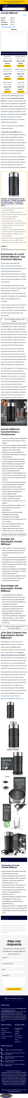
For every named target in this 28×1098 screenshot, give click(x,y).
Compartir (25, 15)
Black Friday (18, 1042)
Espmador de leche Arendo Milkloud (11, 866)
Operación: (4, 22)
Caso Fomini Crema (7, 696)
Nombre (5, 957)
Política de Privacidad (6, 1032)
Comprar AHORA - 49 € (8, 27)
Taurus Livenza (19, 698)
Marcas (17, 1039)
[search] (24, 9)
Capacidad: (4, 24)
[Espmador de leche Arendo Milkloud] (11, 711)
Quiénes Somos (5, 1028)
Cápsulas (17, 1031)
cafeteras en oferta (18, 1)
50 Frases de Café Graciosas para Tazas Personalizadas (15, 1053)
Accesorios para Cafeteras (19, 1029)
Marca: (3, 20)
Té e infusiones (18, 1037)
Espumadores (18, 1035)
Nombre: (3, 18)
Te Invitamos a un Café (7, 1036)
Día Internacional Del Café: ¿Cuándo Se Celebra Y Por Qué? (14, 1057)
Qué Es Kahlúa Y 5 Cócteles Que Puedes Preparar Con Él (15, 1065)
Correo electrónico (8, 963)
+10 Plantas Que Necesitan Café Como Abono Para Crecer (14, 1061)
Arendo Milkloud (10, 117)
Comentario (6, 975)
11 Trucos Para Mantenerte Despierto (14, 1050)
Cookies (3, 1034)
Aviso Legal (3, 1030)
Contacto (3, 1038)
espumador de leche (20, 668)
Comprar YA (7, 66)
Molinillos (17, 1033)
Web (3, 969)
